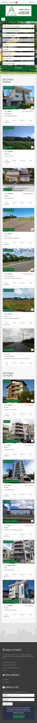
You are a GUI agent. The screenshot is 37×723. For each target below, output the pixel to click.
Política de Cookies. (18, 712)
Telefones (4, 2)
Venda (6, 679)
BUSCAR (19, 68)
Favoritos (12, 2)
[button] (18, 26)
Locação (7, 682)
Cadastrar (7, 704)
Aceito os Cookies (18, 716)
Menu (32, 2)
